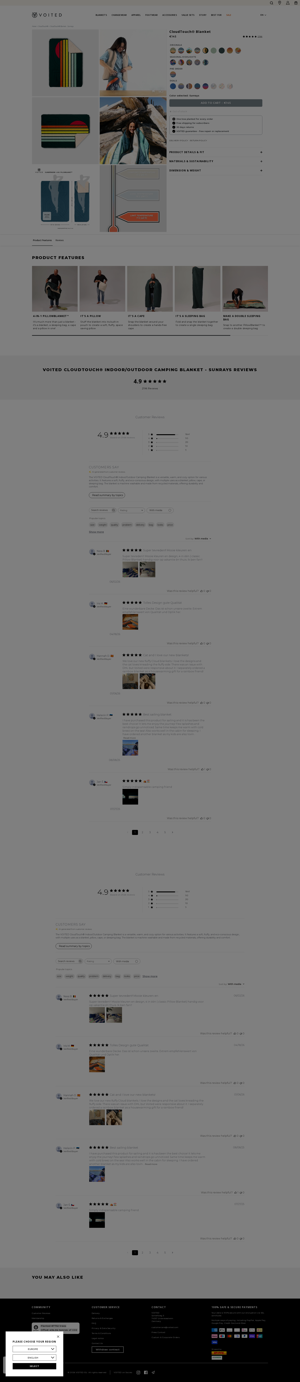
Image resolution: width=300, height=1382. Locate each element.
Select (34, 1366)
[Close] (58, 1336)
